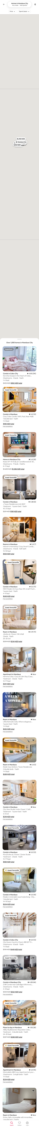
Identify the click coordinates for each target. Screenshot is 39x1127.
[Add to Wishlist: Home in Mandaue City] (33, 435)
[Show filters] (35, 4)
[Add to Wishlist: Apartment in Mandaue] (33, 649)
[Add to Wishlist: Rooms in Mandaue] (33, 519)
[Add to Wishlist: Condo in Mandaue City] (33, 957)
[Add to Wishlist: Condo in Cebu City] (33, 349)
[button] (16, 383)
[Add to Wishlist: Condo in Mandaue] (33, 389)
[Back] (4, 4)
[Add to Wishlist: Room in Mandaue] (33, 607)
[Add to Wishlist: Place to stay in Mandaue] (33, 1003)
